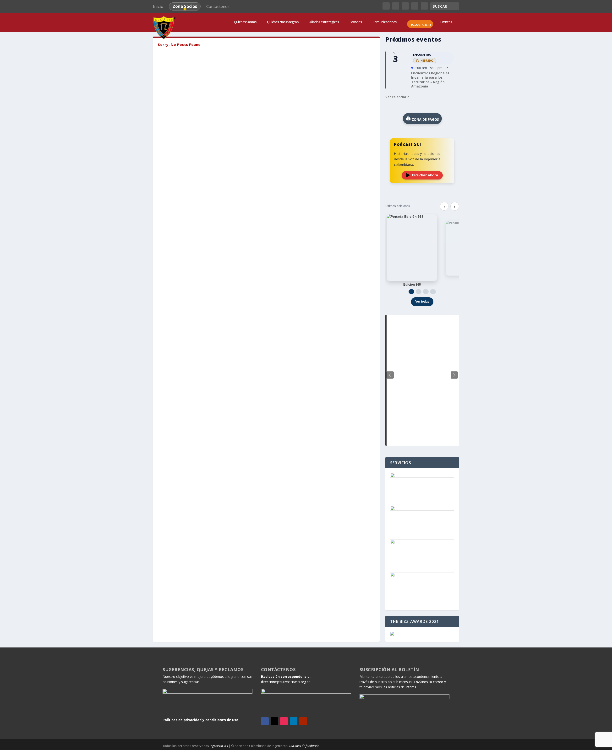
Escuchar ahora (425, 175)
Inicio (158, 6)
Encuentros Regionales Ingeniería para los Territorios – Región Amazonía (430, 79)
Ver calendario (397, 97)
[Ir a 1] (411, 291)
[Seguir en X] (274, 721)
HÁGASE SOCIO (420, 25)
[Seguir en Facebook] (265, 721)
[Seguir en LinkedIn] (293, 721)
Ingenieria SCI (219, 746)
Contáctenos (218, 6)
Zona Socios (185, 6)
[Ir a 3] (426, 291)
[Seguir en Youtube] (303, 721)
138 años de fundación (304, 746)
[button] (454, 375)
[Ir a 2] (418, 291)
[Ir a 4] (433, 291)
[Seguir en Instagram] (284, 721)
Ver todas (422, 301)
